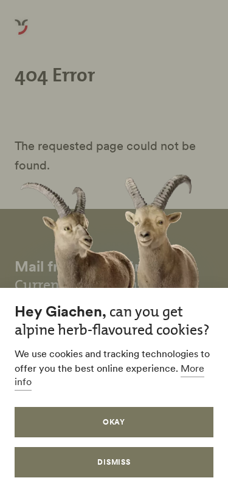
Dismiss (114, 461)
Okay (114, 421)
